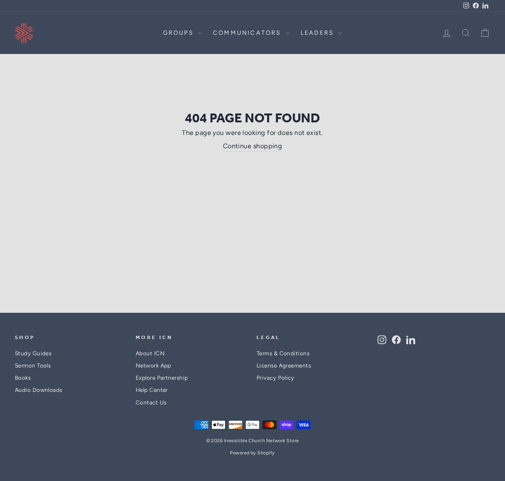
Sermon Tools (33, 365)
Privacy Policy (275, 377)
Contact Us (151, 402)
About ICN (150, 353)
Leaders (319, 32)
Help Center (152, 389)
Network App (153, 365)
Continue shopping (252, 146)
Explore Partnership (162, 377)
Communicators (248, 32)
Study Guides (33, 353)
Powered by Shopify (252, 452)
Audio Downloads (38, 389)
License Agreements (284, 365)
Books (23, 377)
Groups (179, 32)
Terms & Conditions (283, 353)
